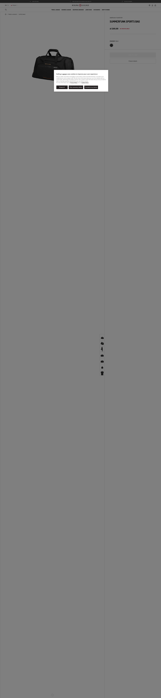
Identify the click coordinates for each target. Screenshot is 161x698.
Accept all (62, 87)
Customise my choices (91, 87)
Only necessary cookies (76, 87)
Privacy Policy (73, 82)
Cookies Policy (85, 82)
